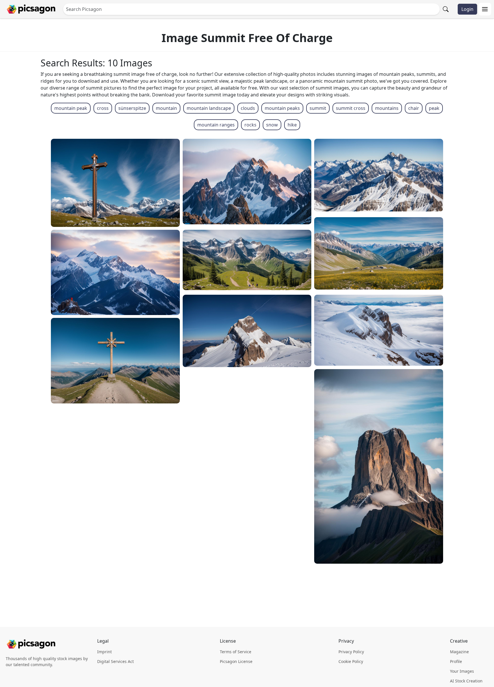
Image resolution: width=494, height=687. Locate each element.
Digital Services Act (115, 661)
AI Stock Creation (466, 681)
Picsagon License (236, 661)
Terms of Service (235, 651)
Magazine (459, 651)
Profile (456, 661)
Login (467, 9)
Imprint (104, 651)
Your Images (462, 671)
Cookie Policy (350, 661)
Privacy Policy (351, 651)
